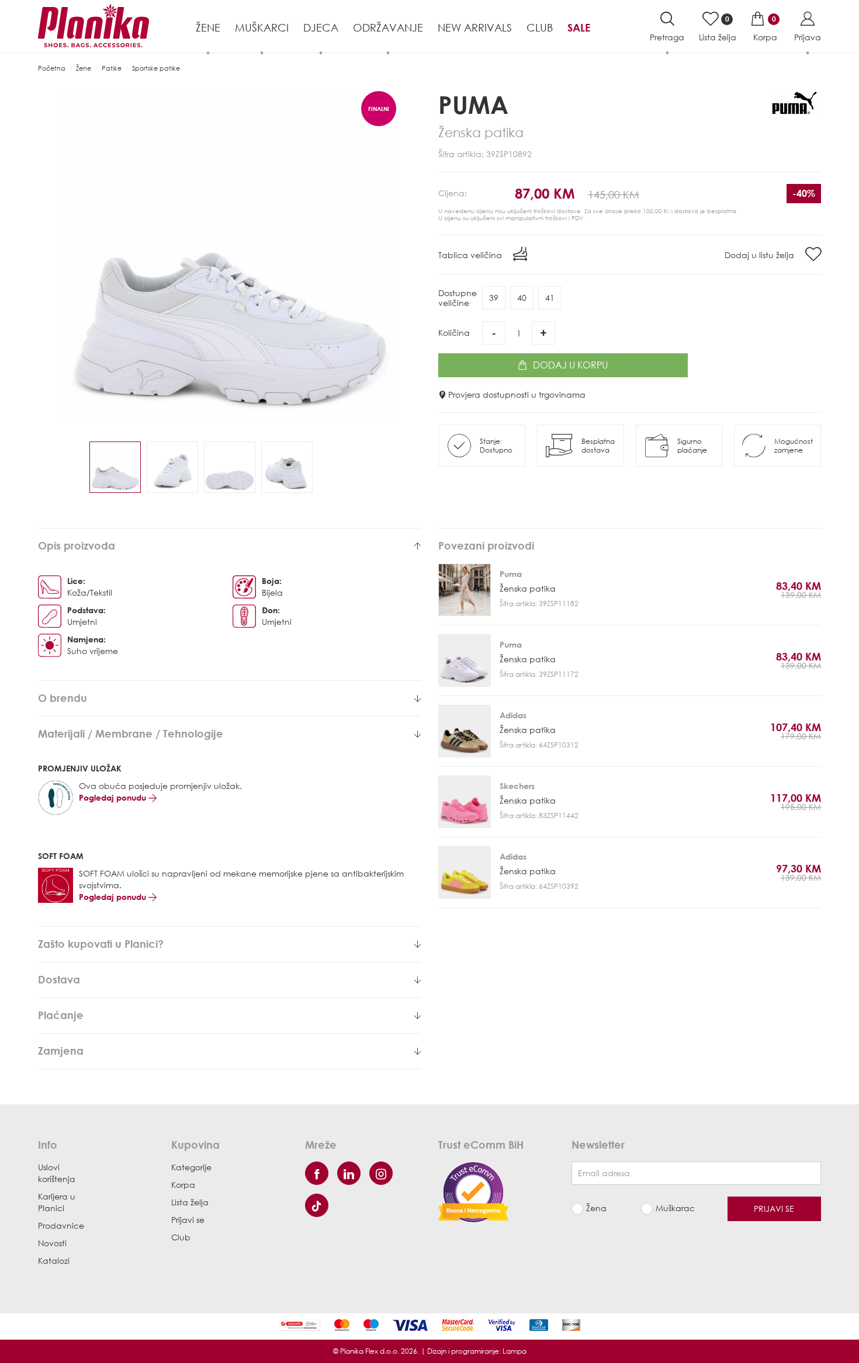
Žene (83, 68)
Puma (473, 104)
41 (550, 297)
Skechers (517, 786)
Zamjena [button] (61, 1051)
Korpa (183, 1185)
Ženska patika (528, 588)
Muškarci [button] (262, 27)
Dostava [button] (59, 980)
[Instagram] (381, 1173)
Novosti (52, 1243)
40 (522, 297)
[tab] (229, 546)
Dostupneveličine (457, 298)
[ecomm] (473, 1191)
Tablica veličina (471, 255)
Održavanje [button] (388, 27)
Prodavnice (61, 1225)
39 (493, 297)
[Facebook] (316, 1173)
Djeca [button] (320, 27)
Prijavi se (188, 1220)
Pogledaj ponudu (113, 797)
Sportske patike (156, 68)
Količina (454, 333)
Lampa (515, 1351)
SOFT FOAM (61, 856)
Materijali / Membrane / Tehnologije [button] (130, 734)
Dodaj (570, 365)
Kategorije (191, 1167)
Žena (596, 1208)
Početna (51, 68)
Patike (112, 68)
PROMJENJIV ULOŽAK (80, 768)
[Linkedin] (349, 1173)
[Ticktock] (316, 1205)
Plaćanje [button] (61, 1015)
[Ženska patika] (464, 590)
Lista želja (190, 1202)
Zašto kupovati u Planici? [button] (101, 944)
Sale (578, 27)
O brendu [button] (62, 698)
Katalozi (54, 1260)
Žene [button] (208, 27)
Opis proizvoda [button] (76, 546)
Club (540, 27)
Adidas (513, 715)
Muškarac (675, 1208)
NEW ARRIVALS (475, 27)
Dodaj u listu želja (760, 255)
